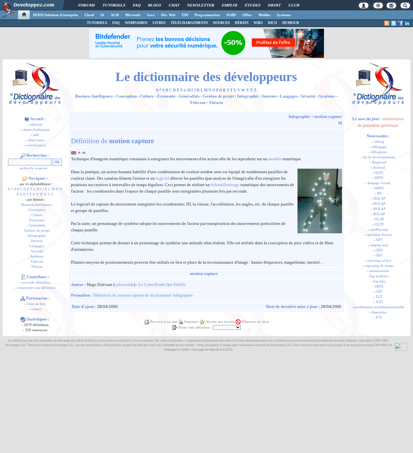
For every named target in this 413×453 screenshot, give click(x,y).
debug (379, 141)
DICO (272, 23)
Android (379, 167)
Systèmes (284, 15)
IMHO (379, 188)
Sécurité (37, 251)
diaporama (36, 140)
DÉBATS (241, 23)
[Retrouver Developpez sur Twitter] (393, 23)
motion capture (328, 116)
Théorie (37, 267)
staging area (379, 245)
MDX (379, 286)
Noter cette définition (194, 327)
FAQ (136, 5)
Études (252, 5)
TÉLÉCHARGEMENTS (189, 23)
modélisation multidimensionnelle (379, 307)
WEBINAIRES (136, 23)
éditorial (36, 124)
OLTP (379, 224)
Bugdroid (379, 162)
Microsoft (132, 15)
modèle (274, 158)
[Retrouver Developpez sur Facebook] (400, 23)
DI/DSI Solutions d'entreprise (55, 15)
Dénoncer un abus (255, 321)
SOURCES (221, 23)
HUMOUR (290, 23)
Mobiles (264, 15)
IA (102, 15)
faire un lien (36, 304)
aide (36, 135)
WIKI (258, 23)
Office (247, 15)
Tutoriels (114, 5)
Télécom (36, 261)
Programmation (207, 15)
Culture (36, 215)
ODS (379, 250)
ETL (379, 317)
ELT (379, 297)
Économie (37, 220)
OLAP (379, 219)
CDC (379, 291)
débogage (379, 147)
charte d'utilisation (36, 130)
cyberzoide (124, 284)
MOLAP (379, 209)
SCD (379, 302)
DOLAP (379, 198)
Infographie (37, 235)
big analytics (379, 276)
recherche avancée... (35, 168)
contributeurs (36, 145)
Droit (274, 5)
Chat (174, 5)
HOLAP (379, 203)
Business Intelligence (36, 204)
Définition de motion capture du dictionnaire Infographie (143, 295)
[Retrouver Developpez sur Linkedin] (407, 23)
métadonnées (379, 271)
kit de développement (379, 157)
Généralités (37, 225)
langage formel (379, 183)
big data (379, 281)
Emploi (229, 5)
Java (151, 15)
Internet (37, 241)
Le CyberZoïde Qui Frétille (162, 284)
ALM (115, 15)
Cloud (89, 15)
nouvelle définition (36, 282)
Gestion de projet (37, 230)
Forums (87, 5)
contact (36, 309)
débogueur (379, 152)
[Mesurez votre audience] (401, 346)
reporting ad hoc (379, 260)
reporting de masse (379, 266)
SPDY (379, 178)
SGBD (231, 15)
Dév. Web (168, 15)
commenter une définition (36, 288)
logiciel (162, 178)
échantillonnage (225, 184)
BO (379, 193)
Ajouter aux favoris (220, 321)
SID (379, 255)
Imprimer (191, 321)
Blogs (154, 5)
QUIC (379, 172)
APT (379, 240)
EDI (185, 15)
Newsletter (200, 5)
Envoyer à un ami (163, 321)
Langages (37, 246)
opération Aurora (379, 235)
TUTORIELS (97, 23)
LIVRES (159, 23)
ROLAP (379, 214)
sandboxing (379, 229)
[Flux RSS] (386, 23)
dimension (379, 312)
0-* (10, 189)
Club (294, 5)
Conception (36, 210)
